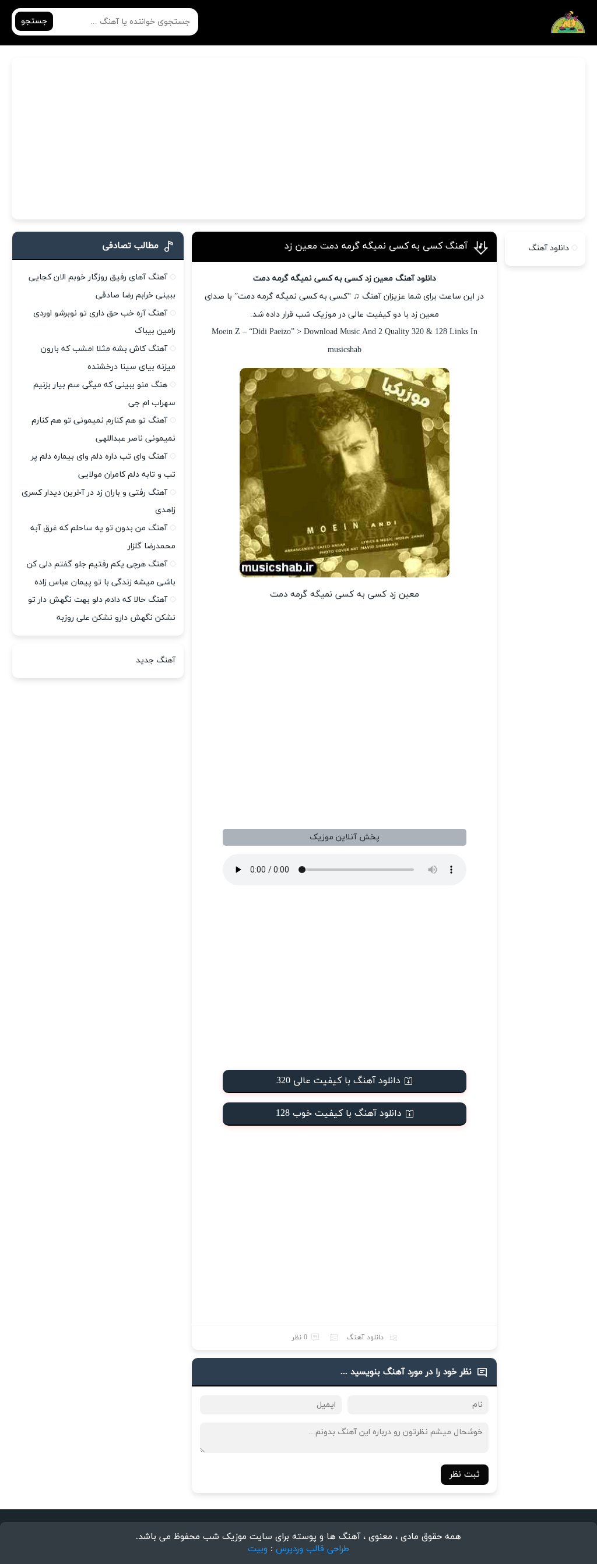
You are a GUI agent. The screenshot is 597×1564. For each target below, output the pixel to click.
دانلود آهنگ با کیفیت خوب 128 (339, 1113)
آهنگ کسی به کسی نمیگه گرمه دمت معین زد (376, 246)
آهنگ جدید (155, 660)
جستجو (34, 21)
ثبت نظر (464, 1475)
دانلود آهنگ (365, 1337)
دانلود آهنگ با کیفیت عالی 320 (338, 1080)
